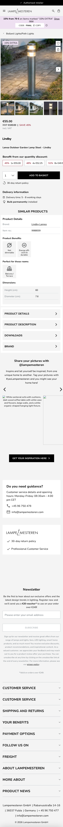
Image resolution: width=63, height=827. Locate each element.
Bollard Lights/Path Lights (20, 33)
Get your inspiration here (29, 458)
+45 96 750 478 (21, 505)
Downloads (13, 335)
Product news (16, 791)
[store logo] (22, 10)
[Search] (53, 10)
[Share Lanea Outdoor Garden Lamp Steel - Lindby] (58, 49)
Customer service (19, 699)
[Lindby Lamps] (20, 139)
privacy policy (33, 664)
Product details (17, 313)
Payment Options (19, 734)
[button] (7, 108)
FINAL (30, 25)
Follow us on (16, 745)
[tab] (31, 688)
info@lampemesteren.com (27, 512)
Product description (20, 324)
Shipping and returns (23, 711)
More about (14, 779)
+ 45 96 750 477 (48, 810)
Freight (10, 756)
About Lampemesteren (24, 768)
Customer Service (19, 688)
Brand (9, 346)
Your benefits (16, 722)
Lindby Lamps (39, 224)
